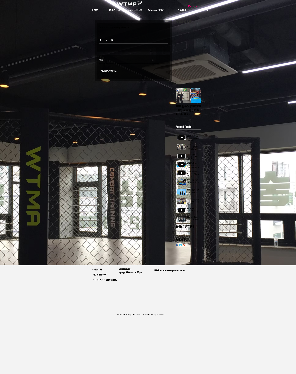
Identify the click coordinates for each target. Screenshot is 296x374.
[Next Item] (197, 95)
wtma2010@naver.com (172, 270)
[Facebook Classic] (177, 245)
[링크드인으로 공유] (112, 40)
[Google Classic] (184, 245)
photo (178, 231)
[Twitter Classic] (180, 245)
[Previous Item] (179, 95)
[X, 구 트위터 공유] (106, 40)
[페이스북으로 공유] (100, 40)
